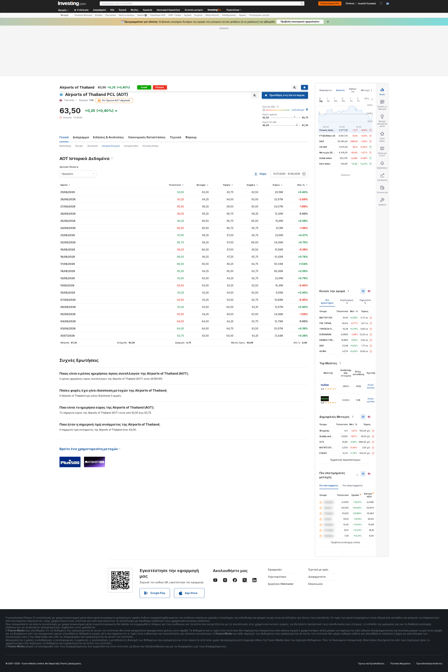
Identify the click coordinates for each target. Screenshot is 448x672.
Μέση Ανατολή (212, 15)
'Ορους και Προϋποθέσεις (371, 663)
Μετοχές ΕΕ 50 (327, 152)
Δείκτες (340, 90)
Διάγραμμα (81, 137)
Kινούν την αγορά (332, 291)
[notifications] (381, 3)
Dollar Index (325, 158)
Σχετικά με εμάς (318, 569)
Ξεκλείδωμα (297, 110)
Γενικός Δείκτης (328, 130)
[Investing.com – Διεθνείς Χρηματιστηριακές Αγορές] (72, 3)
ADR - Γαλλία (174, 15)
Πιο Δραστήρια (327, 301)
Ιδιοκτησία (92, 146)
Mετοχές (65, 15)
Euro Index (324, 163)
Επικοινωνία (315, 583)
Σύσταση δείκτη (150, 146)
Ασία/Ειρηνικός (229, 15)
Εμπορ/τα (352, 90)
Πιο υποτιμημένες (328, 485)
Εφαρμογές (275, 569)
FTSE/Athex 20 (327, 135)
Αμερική (187, 15)
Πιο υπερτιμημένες (353, 485)
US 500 (323, 147)
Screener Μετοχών (83, 15)
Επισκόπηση (65, 146)
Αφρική (242, 15)
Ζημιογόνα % (365, 301)
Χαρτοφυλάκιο (277, 576)
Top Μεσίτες (328, 363)
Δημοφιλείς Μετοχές (334, 417)
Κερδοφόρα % (346, 301)
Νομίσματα (325, 90)
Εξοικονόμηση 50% (329, 3)
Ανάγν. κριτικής (371, 386)
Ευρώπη (198, 15)
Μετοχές (366, 90)
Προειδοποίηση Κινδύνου (429, 663)
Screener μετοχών (194, 10)
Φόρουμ (191, 137)
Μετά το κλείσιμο (126, 15)
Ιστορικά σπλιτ (131, 146)
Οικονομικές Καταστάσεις (147, 137)
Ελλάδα (98, 15)
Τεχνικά (175, 137)
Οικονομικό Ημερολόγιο (168, 10)
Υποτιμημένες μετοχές (259, 15)
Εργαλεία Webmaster (280, 583)
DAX (321, 141)
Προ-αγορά (110, 15)
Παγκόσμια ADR (157, 15)
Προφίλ (79, 146)
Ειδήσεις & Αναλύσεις (108, 137)
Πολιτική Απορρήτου (400, 663)
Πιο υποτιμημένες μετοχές (332, 475)
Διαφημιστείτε (317, 576)
